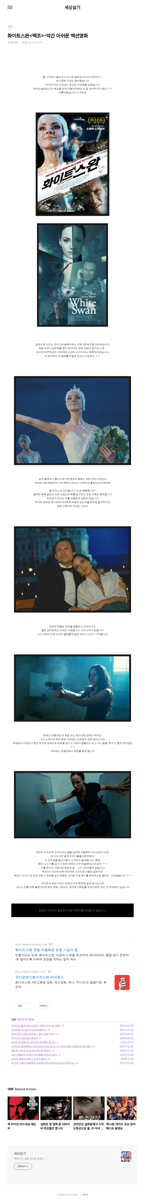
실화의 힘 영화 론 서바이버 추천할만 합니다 (33, 1042)
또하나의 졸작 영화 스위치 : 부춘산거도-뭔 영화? (36, 1025)
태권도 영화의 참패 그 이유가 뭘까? (29, 1058)
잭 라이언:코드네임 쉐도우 (24, 1038)
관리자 (85, 1195)
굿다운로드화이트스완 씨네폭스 (39, 977)
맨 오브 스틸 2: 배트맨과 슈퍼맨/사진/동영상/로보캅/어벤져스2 (43, 1062)
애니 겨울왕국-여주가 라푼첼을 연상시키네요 (34, 1054)
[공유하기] (25, 1006)
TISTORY (73, 1195)
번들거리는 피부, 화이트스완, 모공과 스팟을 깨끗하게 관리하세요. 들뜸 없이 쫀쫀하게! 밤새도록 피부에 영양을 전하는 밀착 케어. (72, 957)
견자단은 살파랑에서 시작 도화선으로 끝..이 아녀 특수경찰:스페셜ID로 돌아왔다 (51, 1046)
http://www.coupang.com (31, 944)
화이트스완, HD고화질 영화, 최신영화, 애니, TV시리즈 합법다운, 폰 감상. (61, 984)
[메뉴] (10, 7)
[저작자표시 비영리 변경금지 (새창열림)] (56, 1006)
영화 (14, 1019)
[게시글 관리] (30, 1006)
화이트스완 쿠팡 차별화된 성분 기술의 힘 (46, 950)
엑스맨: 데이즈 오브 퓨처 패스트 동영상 (31, 1050)
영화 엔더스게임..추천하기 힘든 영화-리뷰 (32, 1033)
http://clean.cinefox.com (30, 971)
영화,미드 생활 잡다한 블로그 (29, 1158)
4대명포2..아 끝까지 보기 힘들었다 (28, 1029)
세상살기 (72, 7)
